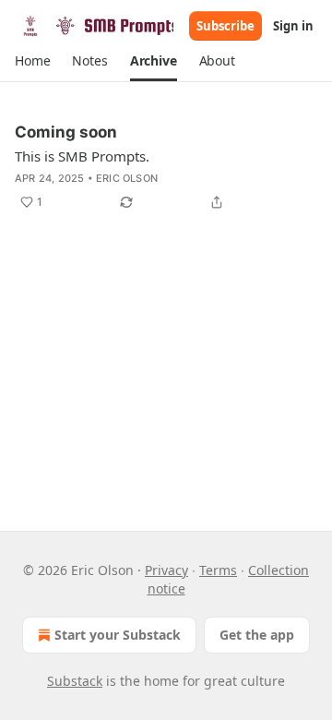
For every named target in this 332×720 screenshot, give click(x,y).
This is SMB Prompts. (82, 156)
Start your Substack (117, 634)
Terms (218, 570)
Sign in (293, 26)
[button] (32, 61)
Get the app (256, 634)
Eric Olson (127, 178)
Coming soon (66, 132)
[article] (166, 167)
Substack (74, 681)
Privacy (166, 570)
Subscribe (225, 26)
